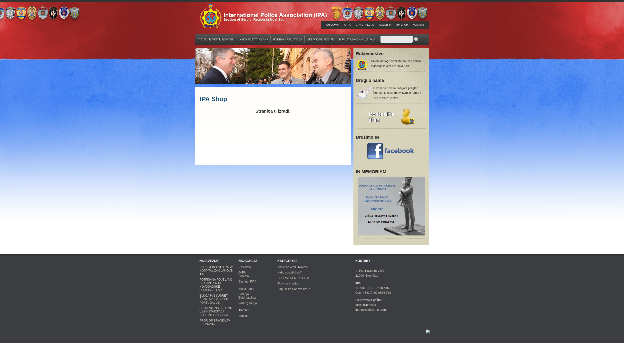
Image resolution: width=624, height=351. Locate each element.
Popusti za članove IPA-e (357, 39)
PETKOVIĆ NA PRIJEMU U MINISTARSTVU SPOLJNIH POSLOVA (215, 311)
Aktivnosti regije (320, 39)
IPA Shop (402, 24)
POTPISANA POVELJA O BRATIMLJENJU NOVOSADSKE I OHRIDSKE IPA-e (215, 285)
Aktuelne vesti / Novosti (216, 39)
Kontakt (418, 24)
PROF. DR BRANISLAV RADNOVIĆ (214, 322)
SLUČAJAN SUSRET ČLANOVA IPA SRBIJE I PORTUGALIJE (214, 299)
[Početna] (263, 15)
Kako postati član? (254, 39)
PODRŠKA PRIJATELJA (287, 39)
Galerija (385, 24)
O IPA (347, 24)
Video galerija (247, 303)
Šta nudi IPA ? (247, 281)
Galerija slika (247, 297)
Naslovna (332, 24)
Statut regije (365, 24)
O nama (243, 276)
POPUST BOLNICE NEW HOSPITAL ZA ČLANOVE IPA (216, 270)
